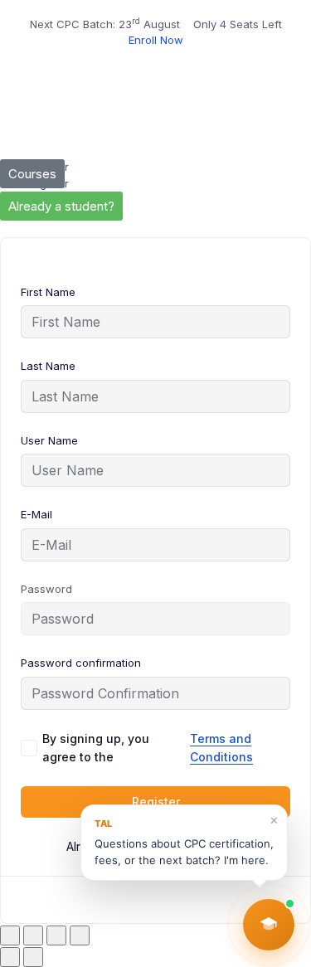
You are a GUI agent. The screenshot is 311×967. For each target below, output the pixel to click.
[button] (268, 924)
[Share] (56, 935)
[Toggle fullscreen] (33, 935)
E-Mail (36, 514)
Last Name (48, 365)
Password (46, 588)
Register (156, 801)
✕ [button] (274, 820)
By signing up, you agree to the (147, 747)
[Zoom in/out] (10, 935)
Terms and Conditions (221, 747)
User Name (49, 440)
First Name (48, 292)
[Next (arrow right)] (33, 957)
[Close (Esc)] (80, 935)
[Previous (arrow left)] (10, 957)
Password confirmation (81, 662)
